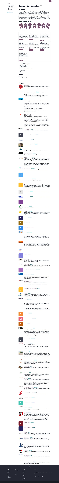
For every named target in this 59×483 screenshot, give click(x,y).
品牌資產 (23, 471)
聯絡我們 (23, 472)
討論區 (8, 472)
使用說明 (8, 471)
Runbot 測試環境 (9, 477)
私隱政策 (25, 478)
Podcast (23, 475)
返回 (9, 3)
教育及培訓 (16, 474)
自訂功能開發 (16, 473)
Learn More (20, 39)
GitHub (8, 476)
